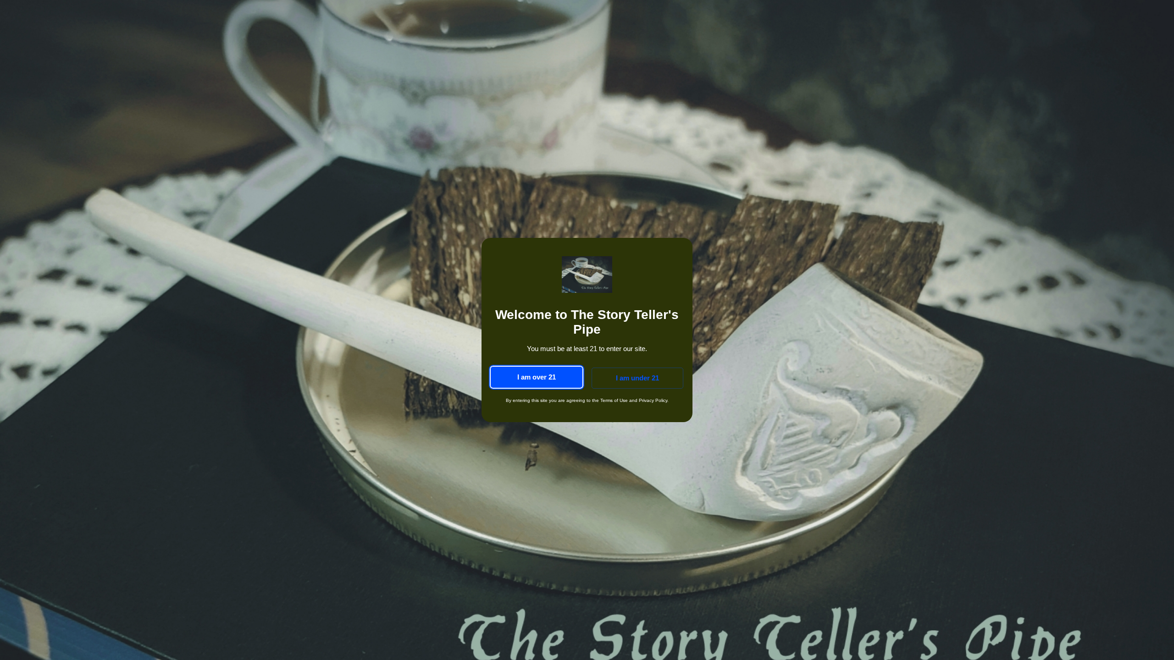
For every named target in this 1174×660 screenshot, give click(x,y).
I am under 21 (637, 378)
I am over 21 (536, 377)
